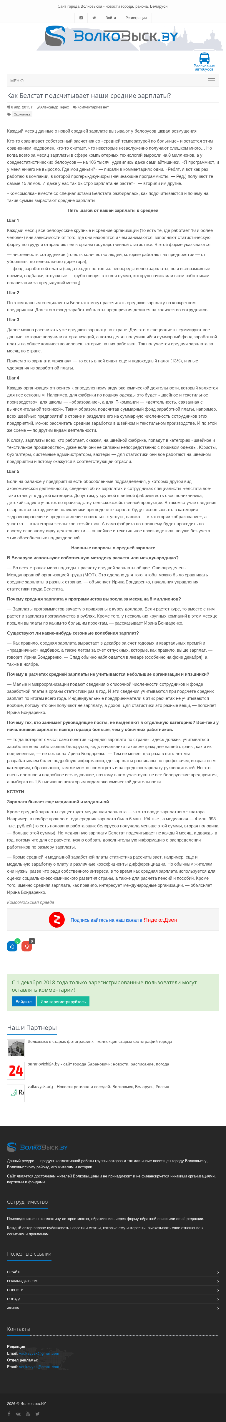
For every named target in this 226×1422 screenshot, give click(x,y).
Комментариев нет (93, 106)
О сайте (14, 1271)
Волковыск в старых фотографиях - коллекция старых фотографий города (100, 1041)
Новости (15, 1289)
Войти (111, 17)
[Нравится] (12, 946)
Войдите (24, 1001)
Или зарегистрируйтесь (63, 1001)
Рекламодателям (22, 1280)
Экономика (22, 114)
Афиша (13, 1307)
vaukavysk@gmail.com (39, 1353)
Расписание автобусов (204, 67)
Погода (13, 1298)
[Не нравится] (26, 946)
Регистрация (136, 17)
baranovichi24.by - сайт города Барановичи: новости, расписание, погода (98, 1064)
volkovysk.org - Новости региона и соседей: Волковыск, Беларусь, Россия (98, 1086)
